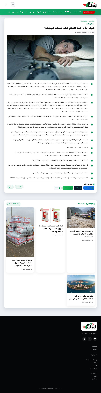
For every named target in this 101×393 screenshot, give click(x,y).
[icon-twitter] (90, 339)
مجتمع (95, 352)
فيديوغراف (94, 355)
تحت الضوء (93, 373)
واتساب (66, 188)
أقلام (95, 376)
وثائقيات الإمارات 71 (91, 360)
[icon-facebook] (84, 339)
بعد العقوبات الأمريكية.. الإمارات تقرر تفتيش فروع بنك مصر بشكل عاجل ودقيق (51, 12)
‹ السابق (19, 187)
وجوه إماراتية (93, 368)
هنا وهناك (84, 21)
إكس (77, 188)
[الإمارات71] (90, 5)
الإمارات (95, 349)
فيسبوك (88, 188)
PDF (56, 188)
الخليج (95, 365)
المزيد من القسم (13, 204)
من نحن (94, 379)
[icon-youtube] (95, 339)
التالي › (10, 187)
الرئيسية (91, 21)
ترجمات (95, 363)
